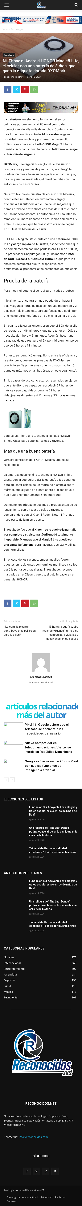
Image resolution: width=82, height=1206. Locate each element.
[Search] (76, 5)
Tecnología (17, 29)
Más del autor (41, 714)
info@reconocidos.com (33, 1137)
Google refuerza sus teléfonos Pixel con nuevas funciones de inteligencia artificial (51, 765)
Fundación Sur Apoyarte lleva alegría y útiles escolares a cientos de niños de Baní (53, 811)
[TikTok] (45, 1171)
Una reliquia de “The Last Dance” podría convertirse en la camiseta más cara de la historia (53, 831)
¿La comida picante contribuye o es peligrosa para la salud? (20, 630)
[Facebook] (7, 89)
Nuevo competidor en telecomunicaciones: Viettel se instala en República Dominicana (48, 747)
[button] (6, 5)
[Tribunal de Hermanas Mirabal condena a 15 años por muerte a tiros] (15, 854)
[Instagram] (36, 1171)
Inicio (4, 29)
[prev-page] (6, 779)
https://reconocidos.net (41, 682)
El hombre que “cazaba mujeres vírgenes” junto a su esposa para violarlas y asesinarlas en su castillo (60, 632)
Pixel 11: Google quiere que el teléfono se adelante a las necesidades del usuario (47, 729)
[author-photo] (41, 671)
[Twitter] (16, 89)
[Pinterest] (25, 89)
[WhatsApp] (34, 89)
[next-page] (12, 779)
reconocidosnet (15, 76)
